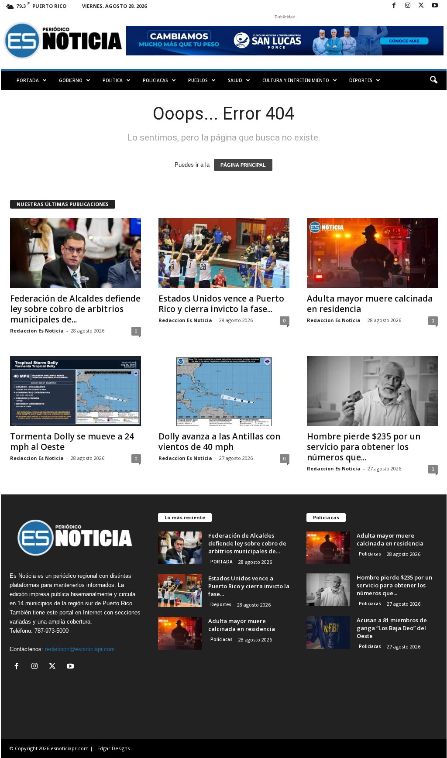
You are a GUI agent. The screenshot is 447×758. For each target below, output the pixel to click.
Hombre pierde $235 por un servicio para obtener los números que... (363, 447)
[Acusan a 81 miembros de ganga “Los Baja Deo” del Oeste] (328, 632)
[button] (433, 80)
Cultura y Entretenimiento (295, 80)
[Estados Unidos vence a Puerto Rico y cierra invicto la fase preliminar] (223, 253)
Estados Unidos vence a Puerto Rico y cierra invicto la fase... (221, 304)
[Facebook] (394, 6)
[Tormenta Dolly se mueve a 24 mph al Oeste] (75, 391)
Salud (235, 80)
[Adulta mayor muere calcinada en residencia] (372, 253)
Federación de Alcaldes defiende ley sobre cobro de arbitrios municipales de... (75, 309)
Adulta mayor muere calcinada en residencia (370, 304)
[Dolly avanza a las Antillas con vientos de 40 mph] (223, 391)
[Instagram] (407, 6)
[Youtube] (435, 6)
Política (113, 80)
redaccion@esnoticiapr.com (80, 649)
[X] (421, 6)
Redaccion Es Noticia (37, 330)
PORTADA (28, 80)
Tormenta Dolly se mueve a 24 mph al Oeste (72, 442)
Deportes (360, 80)
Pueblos (198, 80)
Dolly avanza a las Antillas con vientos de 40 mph (219, 442)
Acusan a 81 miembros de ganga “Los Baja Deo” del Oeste (392, 628)
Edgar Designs (113, 748)
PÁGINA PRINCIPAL (243, 165)
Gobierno (71, 80)
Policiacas (155, 80)
